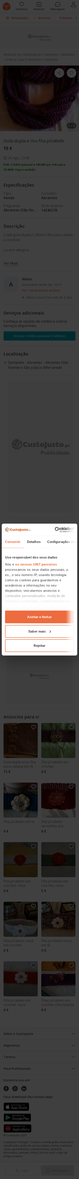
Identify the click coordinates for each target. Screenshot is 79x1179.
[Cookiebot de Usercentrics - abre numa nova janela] (56, 529)
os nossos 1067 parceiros (36, 564)
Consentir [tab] (12, 542)
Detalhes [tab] (34, 542)
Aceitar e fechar (39, 617)
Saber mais (37, 631)
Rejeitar (40, 645)
